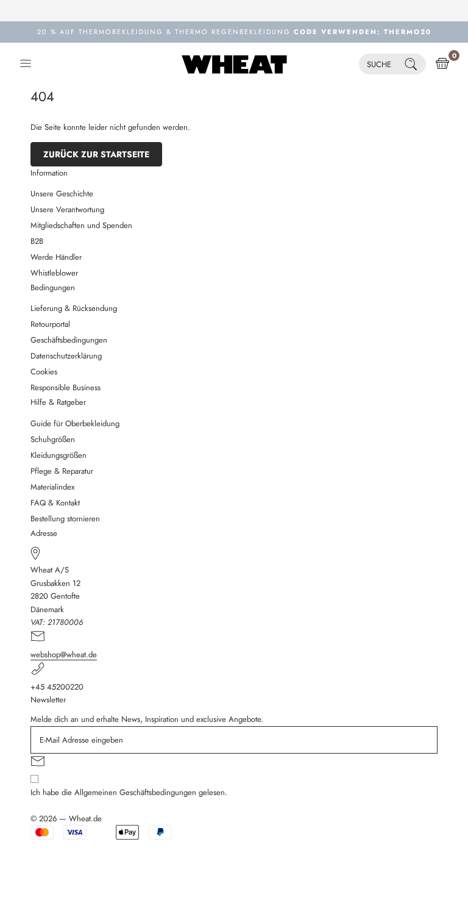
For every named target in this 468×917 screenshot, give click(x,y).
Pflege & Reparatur (61, 471)
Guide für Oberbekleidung (74, 423)
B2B (36, 241)
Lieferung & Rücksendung (73, 308)
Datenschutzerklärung (66, 356)
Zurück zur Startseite (96, 154)
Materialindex (52, 487)
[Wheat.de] (234, 64)
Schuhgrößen (52, 439)
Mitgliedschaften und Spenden (81, 225)
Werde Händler (56, 257)
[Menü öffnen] (25, 64)
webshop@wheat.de (63, 654)
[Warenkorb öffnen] (442, 64)
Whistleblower (54, 273)
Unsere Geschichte (61, 193)
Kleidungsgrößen (58, 455)
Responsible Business (65, 387)
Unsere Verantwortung (67, 209)
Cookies (43, 371)
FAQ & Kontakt (55, 502)
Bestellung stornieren (65, 518)
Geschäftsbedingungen (68, 340)
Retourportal (50, 324)
